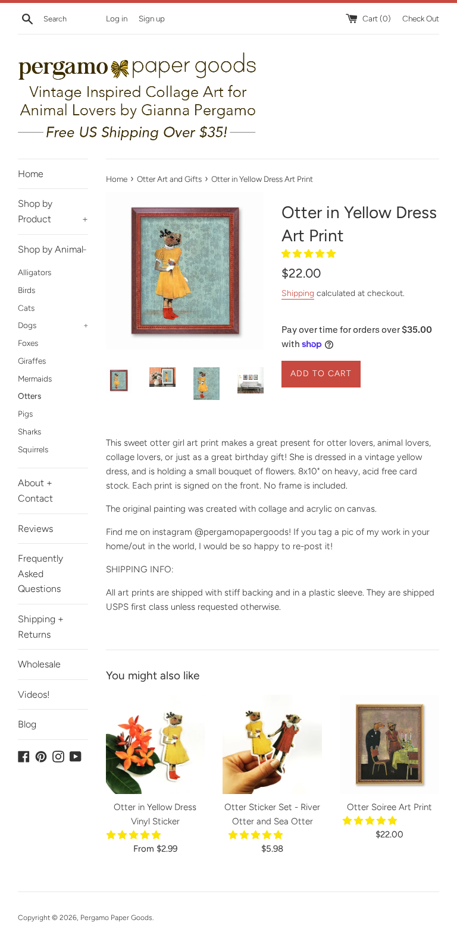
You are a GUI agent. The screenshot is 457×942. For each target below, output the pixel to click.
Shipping (297, 293)
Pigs (25, 413)
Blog (27, 724)
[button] (309, 253)
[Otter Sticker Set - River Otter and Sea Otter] (272, 744)
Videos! (34, 694)
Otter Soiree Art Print (389, 807)
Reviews (35, 528)
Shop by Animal (52, 249)
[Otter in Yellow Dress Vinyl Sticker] (155, 744)
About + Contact (35, 490)
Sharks (29, 431)
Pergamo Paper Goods (116, 917)
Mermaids (35, 378)
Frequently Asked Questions (40, 573)
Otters (29, 396)
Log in (116, 18)
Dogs (53, 325)
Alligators (34, 272)
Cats (26, 308)
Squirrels (33, 449)
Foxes (28, 343)
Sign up (152, 18)
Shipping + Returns (41, 626)
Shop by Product (53, 211)
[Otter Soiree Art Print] (389, 744)
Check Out (420, 18)
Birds (26, 290)
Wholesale (39, 664)
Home (30, 173)
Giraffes (32, 361)
